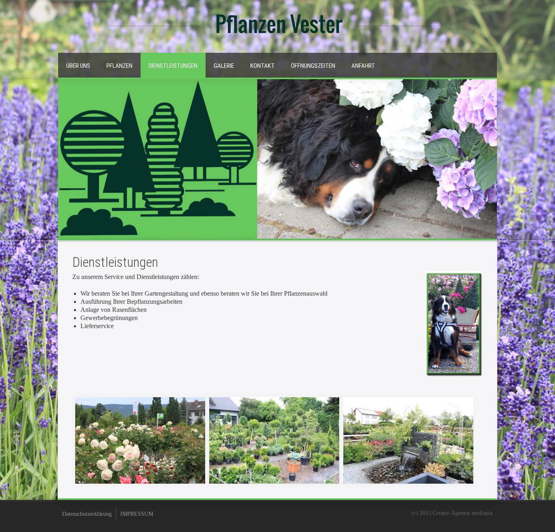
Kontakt (262, 65)
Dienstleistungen (173, 65)
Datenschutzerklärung (87, 514)
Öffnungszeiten (313, 65)
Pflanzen (119, 65)
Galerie (224, 65)
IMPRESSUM (136, 514)
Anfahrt (363, 65)
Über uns (78, 65)
